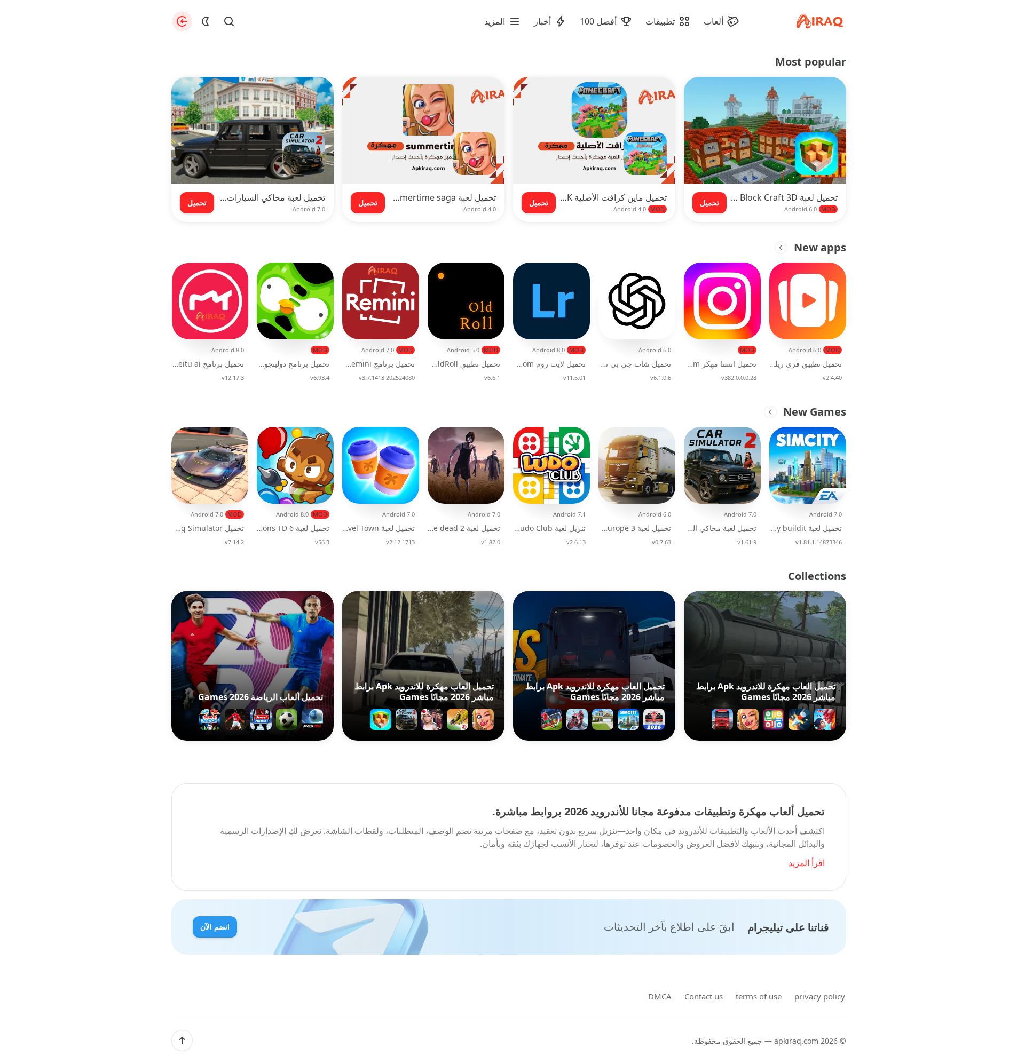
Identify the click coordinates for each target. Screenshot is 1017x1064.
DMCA (660, 996)
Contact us (703, 996)
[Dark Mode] (205, 21)
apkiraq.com (796, 1041)
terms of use (759, 996)
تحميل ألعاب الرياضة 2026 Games (260, 697)
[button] (182, 1040)
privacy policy (819, 996)
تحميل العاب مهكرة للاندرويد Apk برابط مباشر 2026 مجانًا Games (765, 691)
